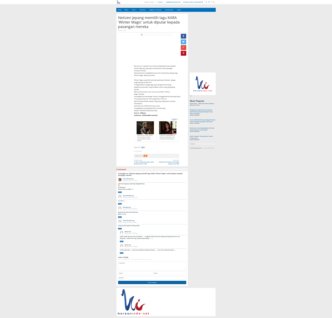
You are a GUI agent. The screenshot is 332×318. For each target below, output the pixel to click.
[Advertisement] (125, 63)
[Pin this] (183, 53)
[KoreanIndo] (118, 2)
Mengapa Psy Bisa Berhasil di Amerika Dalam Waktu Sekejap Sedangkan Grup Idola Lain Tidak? (201, 111)
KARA (142, 147)
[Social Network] (210, 2)
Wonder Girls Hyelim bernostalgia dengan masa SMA (169, 162)
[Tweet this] (183, 41)
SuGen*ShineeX (127, 220)
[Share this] (183, 36)
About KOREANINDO (209, 148)
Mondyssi (125, 207)
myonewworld (127, 178)
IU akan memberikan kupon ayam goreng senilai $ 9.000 (144, 162)
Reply (120, 192)
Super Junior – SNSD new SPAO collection (202, 103)
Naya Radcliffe (127, 195)
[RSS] (146, 156)
